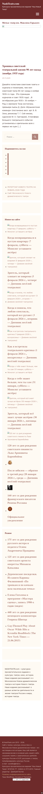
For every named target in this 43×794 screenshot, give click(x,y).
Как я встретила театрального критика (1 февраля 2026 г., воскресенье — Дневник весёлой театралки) (22, 353)
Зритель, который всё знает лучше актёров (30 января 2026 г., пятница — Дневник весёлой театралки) (22, 420)
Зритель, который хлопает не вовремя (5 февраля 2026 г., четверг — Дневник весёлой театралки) (22, 280)
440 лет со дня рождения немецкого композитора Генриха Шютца (21, 615)
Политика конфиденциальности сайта (16, 774)
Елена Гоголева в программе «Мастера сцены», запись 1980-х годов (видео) (20, 600)
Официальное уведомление (15, 518)
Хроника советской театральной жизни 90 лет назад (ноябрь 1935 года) (21, 69)
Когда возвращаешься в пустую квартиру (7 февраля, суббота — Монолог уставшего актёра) (21, 245)
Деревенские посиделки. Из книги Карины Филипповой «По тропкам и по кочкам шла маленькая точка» (22, 581)
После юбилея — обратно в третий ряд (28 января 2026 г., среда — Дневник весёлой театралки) (22, 475)
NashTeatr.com (10, 3)
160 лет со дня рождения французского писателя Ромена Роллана (21, 499)
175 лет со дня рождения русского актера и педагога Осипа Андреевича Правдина (21, 545)
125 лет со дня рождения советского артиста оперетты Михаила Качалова (21, 562)
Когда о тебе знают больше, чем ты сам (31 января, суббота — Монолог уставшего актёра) (21, 385)
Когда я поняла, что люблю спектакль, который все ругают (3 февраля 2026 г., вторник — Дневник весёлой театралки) (22, 317)
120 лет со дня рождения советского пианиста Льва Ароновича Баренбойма (21, 450)
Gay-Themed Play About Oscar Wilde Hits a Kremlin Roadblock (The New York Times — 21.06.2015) (21, 633)
